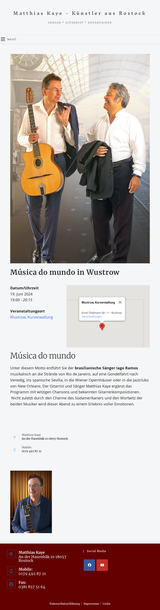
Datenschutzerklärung (65, 603)
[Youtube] (102, 565)
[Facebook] (89, 565)
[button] (102, 327)
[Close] (120, 302)
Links (106, 603)
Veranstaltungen (91, 316)
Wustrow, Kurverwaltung (31, 317)
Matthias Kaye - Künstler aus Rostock (79, 13)
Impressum (91, 603)
